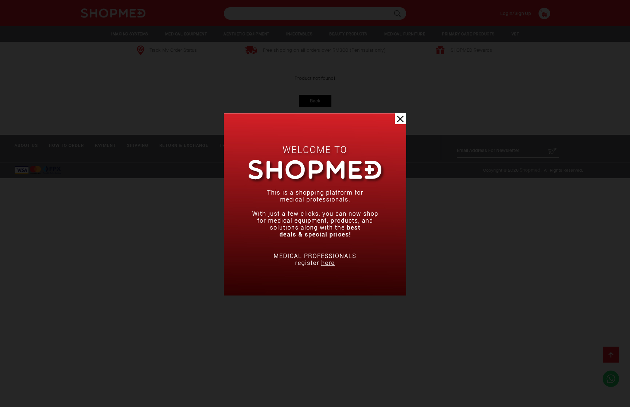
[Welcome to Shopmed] (315, 294)
